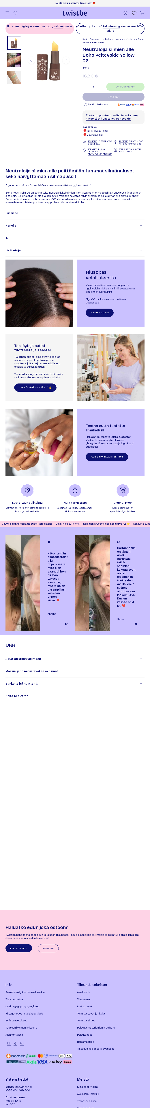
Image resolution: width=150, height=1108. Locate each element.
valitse (58, 26)
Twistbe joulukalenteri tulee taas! (73, 3)
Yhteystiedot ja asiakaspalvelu (24, 1013)
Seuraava (66, 60)
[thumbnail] (14, 43)
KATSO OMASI (125, 151)
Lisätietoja (13, 250)
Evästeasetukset (16, 1020)
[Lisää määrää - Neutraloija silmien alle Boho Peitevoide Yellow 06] (100, 87)
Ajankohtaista (14, 1034)
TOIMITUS (92, 141)
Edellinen (31, 60)
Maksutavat (84, 1006)
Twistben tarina (87, 1101)
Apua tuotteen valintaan (23, 659)
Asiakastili (83, 992)
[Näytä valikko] (7, 13)
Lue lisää (11, 213)
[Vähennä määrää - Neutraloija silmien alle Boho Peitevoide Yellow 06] (86, 87)
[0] (134, 13)
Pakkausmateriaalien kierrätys (96, 1027)
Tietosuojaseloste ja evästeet (95, 1048)
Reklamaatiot (85, 1041)
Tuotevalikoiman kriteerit (21, 1027)
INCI (8, 238)
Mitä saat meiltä (87, 1086)
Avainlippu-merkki (88, 1094)
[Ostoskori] (142, 13)
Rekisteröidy (111, 26)
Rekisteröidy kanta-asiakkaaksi (25, 992)
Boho (108, 39)
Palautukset (84, 1034)
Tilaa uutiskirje (14, 999)
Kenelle (10, 225)
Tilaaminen (83, 999)
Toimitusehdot (86, 1020)
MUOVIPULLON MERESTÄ (100, 154)
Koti (84, 39)
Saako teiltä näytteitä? (22, 683)
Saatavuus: (90, 127)
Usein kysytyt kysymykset (22, 1006)
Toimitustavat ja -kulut (91, 1013)
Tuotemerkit (96, 39)
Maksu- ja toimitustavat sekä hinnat (31, 671)
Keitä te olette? (16, 696)
